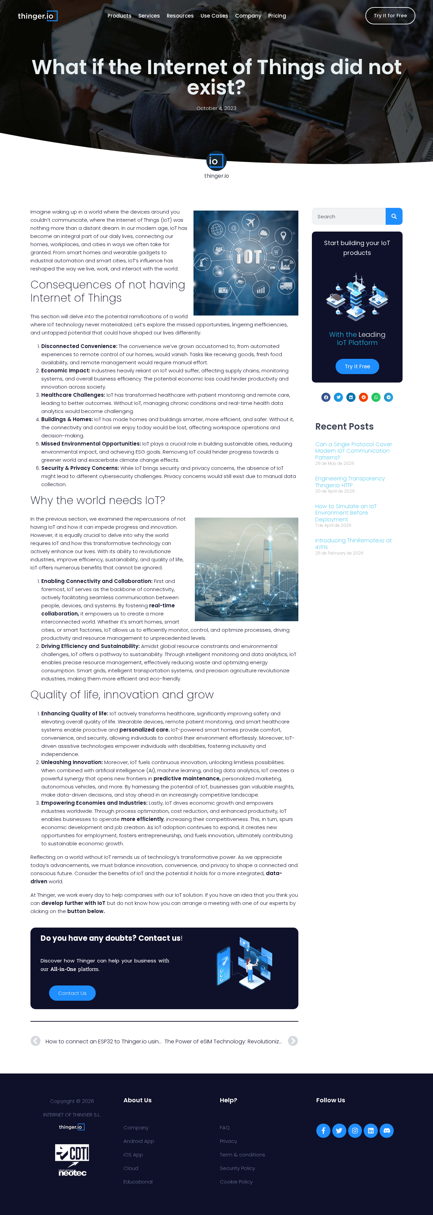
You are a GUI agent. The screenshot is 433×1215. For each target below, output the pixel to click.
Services (149, 15)
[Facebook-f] (323, 1131)
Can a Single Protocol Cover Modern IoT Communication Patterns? (353, 450)
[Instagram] (355, 1131)
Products (120, 15)
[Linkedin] (371, 1131)
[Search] (394, 216)
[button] (326, 397)
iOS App (133, 1154)
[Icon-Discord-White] (387, 1131)
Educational (138, 1181)
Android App (138, 1141)
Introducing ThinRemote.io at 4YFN (353, 544)
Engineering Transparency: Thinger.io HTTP (350, 482)
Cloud (130, 1168)
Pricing (277, 15)
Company (248, 15)
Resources (180, 15)
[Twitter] (339, 1131)
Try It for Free (390, 15)
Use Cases (214, 15)
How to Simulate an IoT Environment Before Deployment (346, 512)
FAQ (225, 1127)
